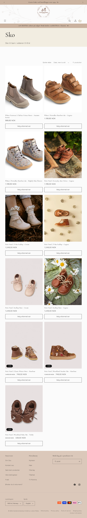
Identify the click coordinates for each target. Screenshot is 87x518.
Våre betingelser (11, 475)
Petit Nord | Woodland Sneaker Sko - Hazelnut (60, 371)
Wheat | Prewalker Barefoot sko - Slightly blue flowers (23, 181)
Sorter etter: (47, 62)
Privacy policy (55, 511)
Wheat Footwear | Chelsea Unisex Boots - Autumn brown (22, 116)
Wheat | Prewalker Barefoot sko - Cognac (58, 115)
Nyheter (32, 460)
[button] (5, 21)
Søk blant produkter (12, 470)
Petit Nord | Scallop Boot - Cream (16, 308)
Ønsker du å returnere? (13, 484)
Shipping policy (77, 511)
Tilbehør (32, 475)
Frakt (7, 480)
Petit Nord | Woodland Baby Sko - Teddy (19, 435)
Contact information (76, 513)
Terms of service (66, 511)
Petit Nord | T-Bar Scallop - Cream (17, 244)
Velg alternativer (24, 126)
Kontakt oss (9, 465)
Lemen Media (35, 511)
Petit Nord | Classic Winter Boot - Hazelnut (20, 371)
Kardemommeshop (18, 511)
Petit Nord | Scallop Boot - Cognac (56, 308)
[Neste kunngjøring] (83, 2)
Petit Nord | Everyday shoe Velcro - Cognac (59, 181)
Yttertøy (32, 470)
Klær (30, 465)
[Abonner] (79, 461)
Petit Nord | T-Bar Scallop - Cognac (56, 244)
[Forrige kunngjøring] (4, 2)
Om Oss (8, 460)
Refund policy (45, 511)
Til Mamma (33, 480)
